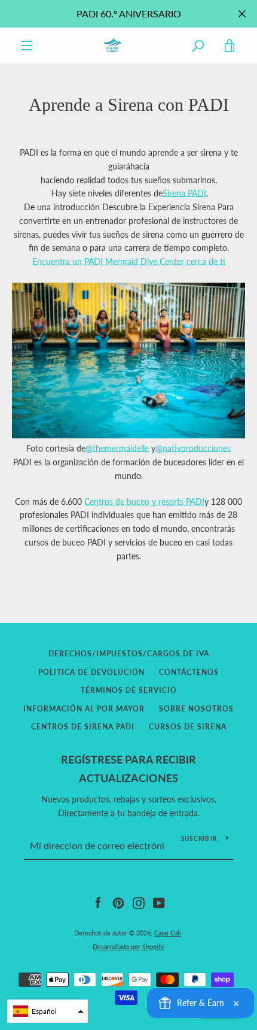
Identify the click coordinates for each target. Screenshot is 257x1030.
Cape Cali (167, 933)
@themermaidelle (117, 448)
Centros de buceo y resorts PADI (144, 501)
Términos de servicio (129, 690)
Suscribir (199, 838)
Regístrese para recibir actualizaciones (128, 768)
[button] (47, 1011)
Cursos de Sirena (188, 726)
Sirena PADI (184, 193)
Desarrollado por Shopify (128, 946)
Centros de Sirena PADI (82, 726)
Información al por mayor (84, 708)
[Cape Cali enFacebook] (98, 902)
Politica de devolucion (91, 672)
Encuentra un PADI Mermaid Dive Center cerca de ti (128, 261)
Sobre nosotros (196, 708)
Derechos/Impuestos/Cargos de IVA (128, 653)
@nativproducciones (193, 448)
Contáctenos (189, 672)
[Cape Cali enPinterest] (118, 902)
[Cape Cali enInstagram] (139, 902)
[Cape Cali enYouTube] (159, 902)
